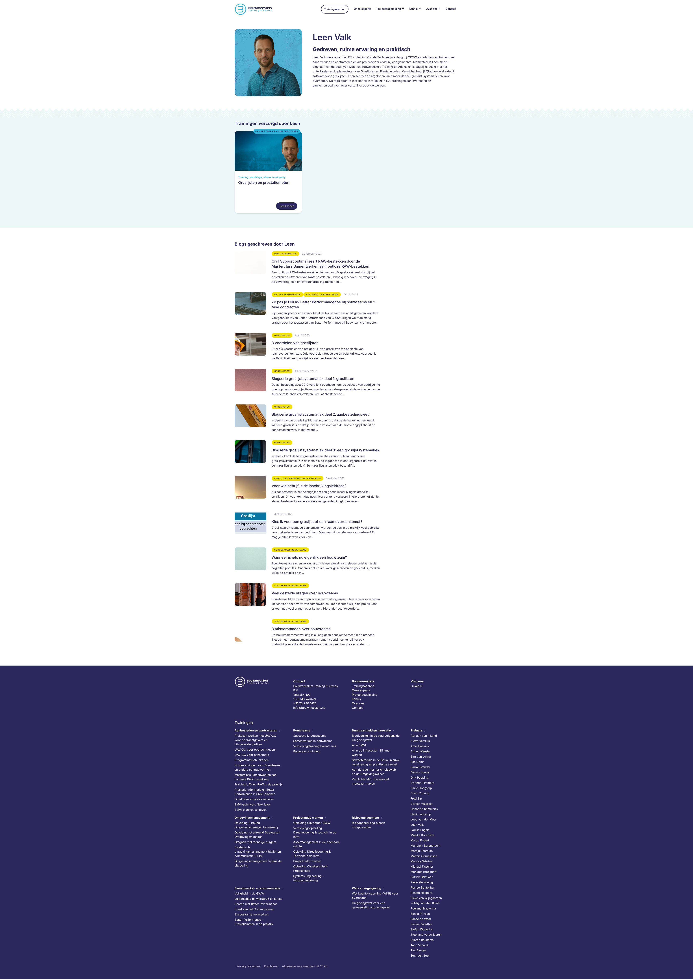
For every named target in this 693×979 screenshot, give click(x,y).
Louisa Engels (420, 829)
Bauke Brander (420, 767)
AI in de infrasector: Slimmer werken (371, 752)
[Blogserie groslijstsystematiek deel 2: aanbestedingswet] (307, 419)
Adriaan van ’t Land (424, 735)
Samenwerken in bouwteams (312, 740)
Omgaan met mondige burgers (255, 842)
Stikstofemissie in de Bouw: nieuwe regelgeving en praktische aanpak (376, 762)
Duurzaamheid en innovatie (371, 730)
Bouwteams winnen (306, 751)
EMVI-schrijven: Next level (252, 804)
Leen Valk (417, 824)
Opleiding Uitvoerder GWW (311, 822)
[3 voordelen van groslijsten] (307, 348)
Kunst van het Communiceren (254, 909)
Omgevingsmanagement (252, 817)
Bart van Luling (421, 756)
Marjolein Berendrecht (425, 845)
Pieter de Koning (422, 882)
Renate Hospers (421, 892)
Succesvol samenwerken (251, 914)
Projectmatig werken (308, 817)
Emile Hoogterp (421, 788)
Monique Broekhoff (424, 871)
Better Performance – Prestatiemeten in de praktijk (254, 922)
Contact (451, 8)
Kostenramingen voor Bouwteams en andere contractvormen (257, 767)
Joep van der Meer (423, 819)
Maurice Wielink (421, 861)
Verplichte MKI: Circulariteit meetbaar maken (370, 781)
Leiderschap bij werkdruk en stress (258, 898)
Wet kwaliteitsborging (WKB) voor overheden (375, 895)
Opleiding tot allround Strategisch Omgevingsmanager (257, 834)
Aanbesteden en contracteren (256, 730)
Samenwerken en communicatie (257, 888)
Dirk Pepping (419, 777)
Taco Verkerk (420, 945)
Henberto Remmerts (424, 809)
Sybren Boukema (422, 939)
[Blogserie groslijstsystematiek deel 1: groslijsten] (307, 384)
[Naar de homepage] (254, 9)
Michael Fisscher (422, 866)
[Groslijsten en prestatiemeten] (268, 172)
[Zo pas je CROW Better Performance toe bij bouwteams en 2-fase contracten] (307, 310)
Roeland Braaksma (423, 908)
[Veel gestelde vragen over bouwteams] (307, 598)
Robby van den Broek (425, 903)
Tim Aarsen (418, 950)
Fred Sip (416, 798)
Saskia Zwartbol (421, 924)
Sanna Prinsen (420, 913)
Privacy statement (248, 966)
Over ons (431, 8)
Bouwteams (301, 730)
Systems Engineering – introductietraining (308, 878)
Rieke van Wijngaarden (426, 898)
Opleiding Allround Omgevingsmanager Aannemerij (256, 825)
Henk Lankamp (421, 814)
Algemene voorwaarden (298, 966)
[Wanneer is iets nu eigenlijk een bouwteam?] (307, 562)
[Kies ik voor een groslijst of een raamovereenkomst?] (307, 527)
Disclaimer (271, 966)
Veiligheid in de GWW (249, 893)
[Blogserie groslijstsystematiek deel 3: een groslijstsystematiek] (307, 455)
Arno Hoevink (420, 746)
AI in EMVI (359, 745)
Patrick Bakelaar (422, 877)
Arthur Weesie (420, 751)
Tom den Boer (420, 955)
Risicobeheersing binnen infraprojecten (368, 825)
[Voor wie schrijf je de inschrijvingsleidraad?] (307, 491)
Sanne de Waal (421, 918)
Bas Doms (417, 761)
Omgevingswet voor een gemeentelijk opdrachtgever (371, 905)
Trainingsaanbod (334, 9)
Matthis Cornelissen (424, 856)
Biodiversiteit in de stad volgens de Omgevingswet (376, 738)
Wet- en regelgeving (366, 888)
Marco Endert (420, 840)
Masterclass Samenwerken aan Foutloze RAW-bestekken (255, 777)
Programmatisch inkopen (252, 760)
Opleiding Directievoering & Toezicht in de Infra (312, 853)
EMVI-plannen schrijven (251, 809)
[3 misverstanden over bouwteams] (307, 634)
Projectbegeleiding (388, 8)
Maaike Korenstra (422, 835)
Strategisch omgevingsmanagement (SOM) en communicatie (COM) (258, 851)
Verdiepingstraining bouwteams (314, 746)
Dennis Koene (420, 772)
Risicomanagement (365, 817)
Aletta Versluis (420, 740)
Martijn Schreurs (422, 850)
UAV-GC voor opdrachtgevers (255, 749)
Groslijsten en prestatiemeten (254, 799)
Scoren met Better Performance (256, 904)
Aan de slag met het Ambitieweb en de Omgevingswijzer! (374, 772)
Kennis (413, 8)
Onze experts (362, 8)
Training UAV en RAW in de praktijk (258, 784)
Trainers (416, 730)
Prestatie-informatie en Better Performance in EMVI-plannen (255, 792)
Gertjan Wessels (421, 803)
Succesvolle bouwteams (309, 735)
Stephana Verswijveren (426, 934)
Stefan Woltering (422, 929)
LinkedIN (416, 686)
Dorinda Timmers (422, 782)
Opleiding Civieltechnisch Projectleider (310, 868)
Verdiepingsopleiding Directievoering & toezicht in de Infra (314, 832)
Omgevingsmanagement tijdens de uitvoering (258, 863)
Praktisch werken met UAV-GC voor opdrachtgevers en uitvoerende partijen (255, 740)
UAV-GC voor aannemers (252, 754)
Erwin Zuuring (420, 793)
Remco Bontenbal (422, 887)
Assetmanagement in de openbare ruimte (316, 844)
